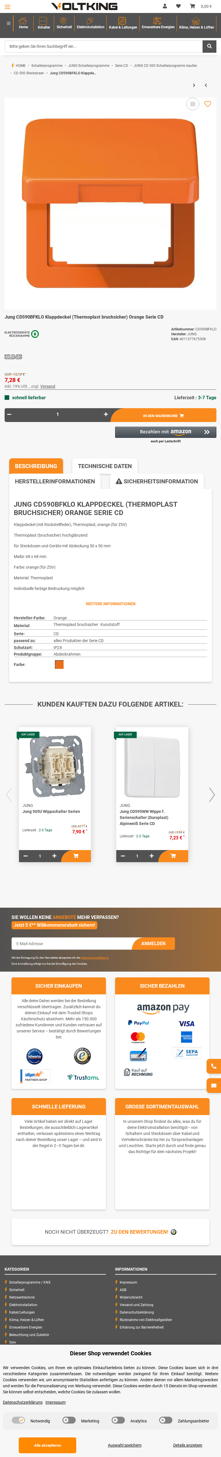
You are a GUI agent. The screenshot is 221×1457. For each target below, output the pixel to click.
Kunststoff (110, 624)
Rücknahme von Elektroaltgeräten (146, 1320)
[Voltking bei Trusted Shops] (83, 1056)
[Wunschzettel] (178, 6)
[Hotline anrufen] (214, 1066)
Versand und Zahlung (136, 1305)
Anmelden (153, 943)
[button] (165, 6)
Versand (47, 386)
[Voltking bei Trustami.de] (82, 1076)
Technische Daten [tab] (105, 466)
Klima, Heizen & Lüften (26, 1320)
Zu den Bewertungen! (139, 1232)
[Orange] (59, 664)
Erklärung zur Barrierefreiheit (142, 1327)
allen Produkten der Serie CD (79, 640)
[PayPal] (138, 1022)
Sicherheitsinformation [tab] (160, 481)
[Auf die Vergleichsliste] (192, 104)
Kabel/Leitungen (22, 1312)
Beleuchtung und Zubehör (29, 1335)
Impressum (128, 1282)
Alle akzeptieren (47, 1445)
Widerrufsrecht (131, 1297)
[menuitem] (23, 23)
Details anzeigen (187, 1445)
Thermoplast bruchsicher (76, 624)
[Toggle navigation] (7, 6)
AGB (123, 1290)
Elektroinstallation (23, 1305)
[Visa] (187, 1022)
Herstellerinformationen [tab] (55, 481)
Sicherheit (16, 1290)
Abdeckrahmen (67, 654)
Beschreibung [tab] (36, 466)
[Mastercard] (138, 1036)
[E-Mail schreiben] (214, 1085)
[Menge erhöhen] (105, 414)
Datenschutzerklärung (94, 957)
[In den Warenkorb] (9, 94)
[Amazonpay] (162, 1007)
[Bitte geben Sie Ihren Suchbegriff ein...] (209, 46)
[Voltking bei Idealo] (34, 1056)
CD (56, 633)
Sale (12, 1342)
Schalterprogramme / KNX (30, 1282)
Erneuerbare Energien (25, 1327)
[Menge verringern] (9, 414)
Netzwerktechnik (22, 1297)
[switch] (18, 1420)
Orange (60, 618)
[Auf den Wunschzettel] (207, 104)
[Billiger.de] (35, 1076)
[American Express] (186, 1036)
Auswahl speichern (125, 1445)
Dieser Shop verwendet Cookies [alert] (110, 1353)
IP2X (58, 647)
